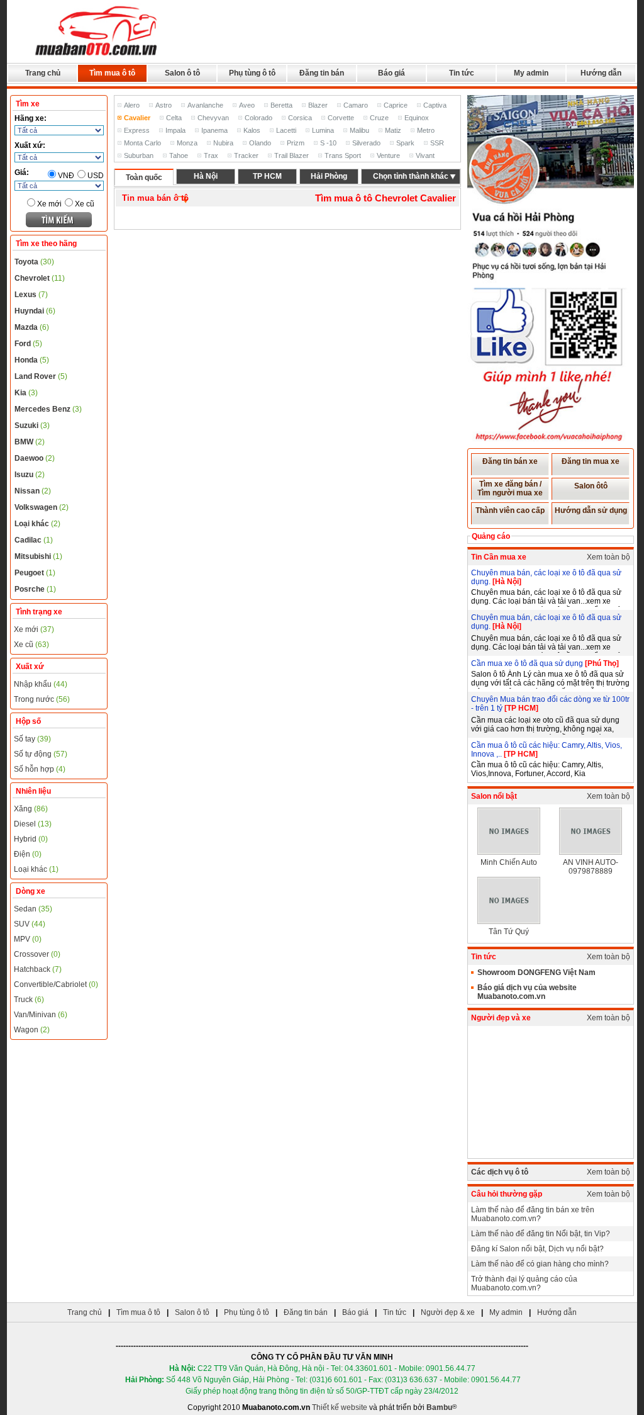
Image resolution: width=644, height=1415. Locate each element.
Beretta (281, 105)
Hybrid (31, 839)
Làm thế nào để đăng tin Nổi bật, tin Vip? (540, 1233)
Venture (388, 155)
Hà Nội (206, 176)
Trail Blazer (291, 155)
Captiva (435, 105)
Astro (163, 105)
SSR (437, 143)
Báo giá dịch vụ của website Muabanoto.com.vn (527, 992)
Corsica (300, 117)
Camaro (355, 105)
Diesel (33, 824)
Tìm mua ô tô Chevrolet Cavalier (385, 198)
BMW (29, 441)
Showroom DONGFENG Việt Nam (536, 972)
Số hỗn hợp (39, 769)
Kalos (251, 130)
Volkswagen (41, 507)
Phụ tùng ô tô (252, 73)
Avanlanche (205, 105)
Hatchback (38, 969)
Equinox (416, 117)
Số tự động (40, 754)
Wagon (32, 1029)
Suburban (138, 155)
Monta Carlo (142, 143)
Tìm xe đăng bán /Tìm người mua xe (510, 488)
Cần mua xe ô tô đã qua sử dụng (528, 663)
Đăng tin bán (321, 73)
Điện (28, 854)
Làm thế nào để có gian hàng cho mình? (540, 1264)
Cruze (379, 117)
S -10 (328, 143)
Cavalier (137, 117)
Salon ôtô (591, 486)
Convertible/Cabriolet (56, 984)
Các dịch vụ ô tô (499, 1172)
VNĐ (66, 175)
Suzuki (32, 425)
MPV (28, 939)
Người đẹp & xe (448, 1312)
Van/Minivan (40, 1014)
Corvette (341, 117)
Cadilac (33, 540)
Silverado (366, 143)
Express (137, 130)
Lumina (323, 130)
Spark (405, 143)
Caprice (396, 105)
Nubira (223, 143)
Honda (31, 360)
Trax (211, 155)
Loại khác (37, 523)
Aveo (247, 105)
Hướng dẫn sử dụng (591, 510)
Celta (174, 117)
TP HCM (267, 176)
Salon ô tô (182, 73)
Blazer (318, 105)
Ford (28, 343)
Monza (187, 143)
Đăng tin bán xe (510, 461)
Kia (26, 392)
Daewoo (34, 458)
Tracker (246, 155)
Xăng (31, 808)
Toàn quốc (144, 177)
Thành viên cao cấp (510, 510)
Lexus (31, 294)
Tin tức (461, 73)
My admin (531, 73)
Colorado (258, 117)
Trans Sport (343, 155)
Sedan (33, 909)
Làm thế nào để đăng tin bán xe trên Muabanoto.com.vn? (532, 1214)
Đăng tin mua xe (590, 461)
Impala (175, 130)
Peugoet (34, 572)
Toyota (34, 261)
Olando (260, 143)
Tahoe (178, 155)
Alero (132, 105)
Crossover (37, 954)
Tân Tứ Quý (509, 931)
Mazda (31, 327)
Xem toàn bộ (608, 557)
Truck (29, 999)
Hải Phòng (329, 176)
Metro (426, 130)
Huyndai (34, 311)
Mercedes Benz (48, 409)
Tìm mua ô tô (112, 73)
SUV (29, 924)
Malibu (359, 130)
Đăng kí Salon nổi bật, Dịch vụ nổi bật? (537, 1248)
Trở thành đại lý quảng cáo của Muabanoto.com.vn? (524, 1283)
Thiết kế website (339, 1407)
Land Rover (40, 376)
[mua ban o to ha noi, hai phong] (97, 57)
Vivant (425, 155)
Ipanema (214, 130)
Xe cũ (84, 204)
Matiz (393, 130)
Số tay (32, 739)
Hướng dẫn (600, 73)
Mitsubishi (38, 556)
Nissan (32, 491)
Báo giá (391, 73)
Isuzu (29, 474)
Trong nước (42, 699)
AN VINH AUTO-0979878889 (590, 867)
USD (95, 175)
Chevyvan (213, 117)
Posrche (35, 589)
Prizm (295, 143)
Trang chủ (42, 73)
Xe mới (49, 204)
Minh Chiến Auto (508, 862)
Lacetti (286, 130)
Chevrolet (39, 278)
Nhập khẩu (40, 684)
